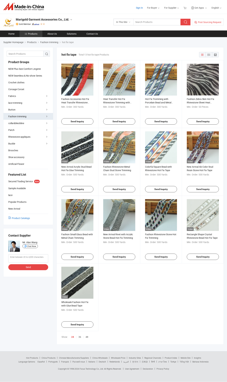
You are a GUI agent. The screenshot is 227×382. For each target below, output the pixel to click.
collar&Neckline (16, 123)
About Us (52, 33)
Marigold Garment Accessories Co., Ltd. (42, 19)
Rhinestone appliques (19, 136)
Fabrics (12, 96)
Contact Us (92, 33)
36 (79, 336)
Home (11, 33)
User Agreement (132, 368)
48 (87, 336)
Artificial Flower (16, 163)
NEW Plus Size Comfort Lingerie (24, 68)
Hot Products (32, 357)
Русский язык (78, 361)
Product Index (171, 357)
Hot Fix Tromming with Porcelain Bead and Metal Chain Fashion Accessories (159, 102)
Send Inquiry (77, 121)
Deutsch (102, 361)
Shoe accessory (16, 157)
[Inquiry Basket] (185, 7)
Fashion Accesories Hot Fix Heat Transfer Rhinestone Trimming (75, 102)
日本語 (145, 361)
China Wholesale (100, 357)
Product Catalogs (21, 218)
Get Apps (199, 7)
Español (41, 361)
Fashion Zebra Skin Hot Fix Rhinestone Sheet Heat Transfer (200, 102)
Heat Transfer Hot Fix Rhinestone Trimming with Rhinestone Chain (116, 102)
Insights (197, 357)
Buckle (11, 143)
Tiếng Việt (184, 361)
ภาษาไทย (162, 361)
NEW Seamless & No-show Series (25, 75)
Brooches (13, 150)
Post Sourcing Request (209, 22)
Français (65, 361)
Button (11, 109)
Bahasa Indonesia (200, 361)
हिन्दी (153, 361)
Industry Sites (135, 357)
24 (72, 337)
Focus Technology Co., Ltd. (92, 368)
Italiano (91, 361)
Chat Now (31, 246)
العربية (126, 361)
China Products (49, 357)
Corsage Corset (16, 89)
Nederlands (115, 361)
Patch (11, 130)
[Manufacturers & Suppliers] (24, 6)
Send (28, 267)
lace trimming (15, 102)
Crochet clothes (16, 82)
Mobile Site (185, 357)
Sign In (139, 7)
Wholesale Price (118, 357)
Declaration (148, 368)
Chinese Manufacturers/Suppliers (74, 357)
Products (32, 33)
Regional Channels (152, 357)
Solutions (71, 33)
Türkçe (173, 361)
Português (53, 361)
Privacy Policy (163, 368)
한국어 (135, 361)
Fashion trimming (17, 116)
